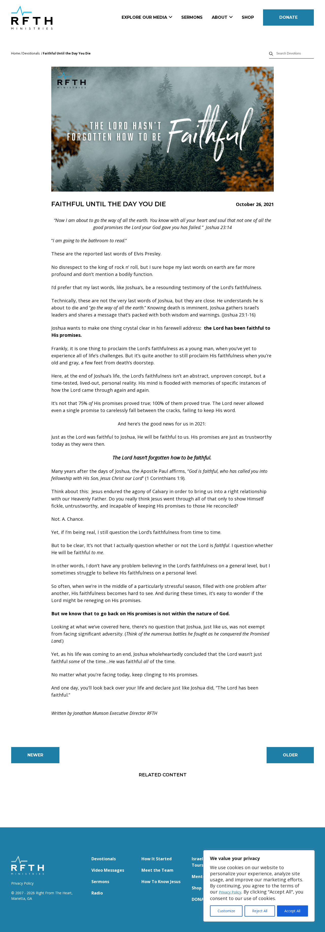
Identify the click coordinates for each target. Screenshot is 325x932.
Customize (226, 910)
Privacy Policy (230, 892)
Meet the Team (157, 870)
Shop (248, 17)
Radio (97, 893)
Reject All (259, 910)
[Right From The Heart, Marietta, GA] (49, 18)
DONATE (288, 17)
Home (15, 53)
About (220, 17)
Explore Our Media (144, 17)
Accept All (292, 910)
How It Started (156, 859)
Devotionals (31, 53)
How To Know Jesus (161, 881)
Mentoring (203, 876)
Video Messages (107, 870)
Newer (35, 755)
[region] (259, 886)
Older (290, 755)
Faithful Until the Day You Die (67, 53)
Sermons (192, 17)
